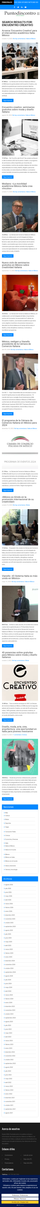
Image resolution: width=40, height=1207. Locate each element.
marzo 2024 (9, 995)
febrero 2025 (9, 953)
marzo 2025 (9, 949)
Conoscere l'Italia (10, 831)
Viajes (7, 827)
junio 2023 (8, 1029)
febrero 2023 (9, 1044)
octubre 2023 (9, 1014)
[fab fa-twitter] (18, 7)
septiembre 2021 (10, 1109)
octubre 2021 (9, 1105)
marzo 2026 (9, 903)
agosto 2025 (9, 930)
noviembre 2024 (10, 964)
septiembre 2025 (10, 926)
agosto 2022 (9, 1067)
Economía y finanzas (11, 839)
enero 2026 (8, 911)
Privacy (7, 1159)
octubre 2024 (9, 968)
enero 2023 (8, 1048)
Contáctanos (9, 1155)
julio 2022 (8, 1071)
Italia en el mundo (10, 850)
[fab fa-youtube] (25, 7)
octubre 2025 (9, 922)
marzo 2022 (9, 1086)
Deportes (8, 823)
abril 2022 (8, 1082)
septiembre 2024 (10, 972)
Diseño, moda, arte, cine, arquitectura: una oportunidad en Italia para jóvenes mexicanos (19, 729)
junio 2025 (8, 938)
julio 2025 (8, 934)
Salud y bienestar (10, 866)
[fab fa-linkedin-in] (22, 7)
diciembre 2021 (10, 1097)
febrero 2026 (9, 907)
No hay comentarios (19, 38)
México (7, 854)
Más (6, 813)
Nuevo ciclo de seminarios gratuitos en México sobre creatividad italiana (15, 265)
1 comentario (17, 735)
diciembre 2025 (10, 915)
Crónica (24, 735)
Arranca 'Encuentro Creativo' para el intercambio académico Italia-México (19, 33)
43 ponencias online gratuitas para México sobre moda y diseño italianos (19, 655)
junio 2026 (8, 892)
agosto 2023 (9, 1021)
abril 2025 (8, 945)
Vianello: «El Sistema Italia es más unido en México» (19, 577)
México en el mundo (11, 861)
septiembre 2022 (10, 1063)
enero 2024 (8, 1002)
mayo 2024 (8, 987)
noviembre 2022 (10, 1056)
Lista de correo (28, 1155)
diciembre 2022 (10, 1052)
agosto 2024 (9, 976)
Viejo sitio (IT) (27, 1159)
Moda (28, 505)
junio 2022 (8, 1075)
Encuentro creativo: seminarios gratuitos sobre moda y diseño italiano (18, 109)
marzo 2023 (9, 1040)
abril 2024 (8, 991)
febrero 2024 (9, 999)
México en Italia (10, 857)
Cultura (7, 815)
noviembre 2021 (10, 1101)
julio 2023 (8, 1025)
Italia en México (31, 38)
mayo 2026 (8, 896)
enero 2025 (8, 957)
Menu (38, 14)
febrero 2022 (9, 1090)
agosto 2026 (9, 884)
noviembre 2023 (10, 1010)
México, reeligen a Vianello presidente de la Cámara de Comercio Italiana (16, 344)
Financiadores (9, 1163)
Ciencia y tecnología (11, 869)
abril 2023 (8, 1037)
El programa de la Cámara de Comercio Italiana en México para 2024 (19, 423)
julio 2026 (8, 888)
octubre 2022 (9, 1059)
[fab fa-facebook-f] (14, 7)
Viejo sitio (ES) (27, 1163)
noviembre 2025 (10, 919)
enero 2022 (8, 1094)
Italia (6, 843)
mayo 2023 (8, 1033)
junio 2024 (8, 983)
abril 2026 (8, 900)
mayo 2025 (8, 941)
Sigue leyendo (7, 100)
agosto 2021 (9, 1113)
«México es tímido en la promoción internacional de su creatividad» (18, 499)
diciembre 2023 (10, 1006)
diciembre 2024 (10, 961)
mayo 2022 (8, 1078)
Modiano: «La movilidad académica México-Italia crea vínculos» (17, 186)
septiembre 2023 (10, 1018)
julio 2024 (8, 980)
